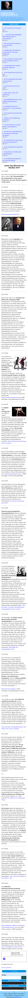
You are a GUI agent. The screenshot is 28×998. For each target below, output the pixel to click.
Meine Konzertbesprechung (13, 474)
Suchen (4, 975)
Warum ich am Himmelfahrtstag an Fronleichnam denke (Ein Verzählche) (12, 133)
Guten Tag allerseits (6, 967)
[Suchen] (23, 977)
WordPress (17, 997)
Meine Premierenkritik (8, 689)
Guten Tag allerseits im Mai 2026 (13, 113)
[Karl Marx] (7, 230)
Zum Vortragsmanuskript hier (10, 214)
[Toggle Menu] (25, 983)
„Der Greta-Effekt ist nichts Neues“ (12, 947)
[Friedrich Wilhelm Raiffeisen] (18, 230)
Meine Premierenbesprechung (10, 397)
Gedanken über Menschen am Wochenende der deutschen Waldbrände (11, 52)
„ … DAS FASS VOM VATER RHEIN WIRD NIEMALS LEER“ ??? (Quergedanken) (11, 36)
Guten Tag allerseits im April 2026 (13, 147)
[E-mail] (4, 959)
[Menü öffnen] (14, 992)
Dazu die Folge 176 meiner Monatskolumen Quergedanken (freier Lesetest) (13, 607)
